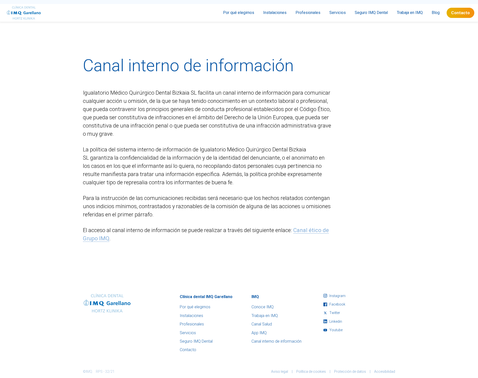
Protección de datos (350, 372)
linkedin (335, 321)
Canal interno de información (276, 341)
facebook (337, 304)
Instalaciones (275, 12)
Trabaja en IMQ (410, 12)
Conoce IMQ (262, 307)
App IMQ (259, 332)
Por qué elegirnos (238, 12)
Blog (436, 12)
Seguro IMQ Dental (371, 12)
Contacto (460, 12)
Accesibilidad (384, 372)
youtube (336, 330)
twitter (334, 313)
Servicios (337, 12)
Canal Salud (261, 324)
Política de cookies (311, 372)
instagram (337, 296)
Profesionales (308, 12)
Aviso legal (279, 372)
